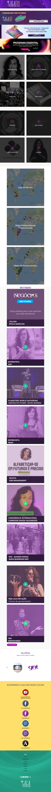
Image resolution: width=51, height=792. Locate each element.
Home (25, 754)
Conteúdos (25, 766)
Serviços (25, 761)
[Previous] (17, 667)
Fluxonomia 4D (25, 759)
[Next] (34, 667)
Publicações (25, 763)
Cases (25, 768)
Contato (21, 777)
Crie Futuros (25, 770)
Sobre (25, 756)
